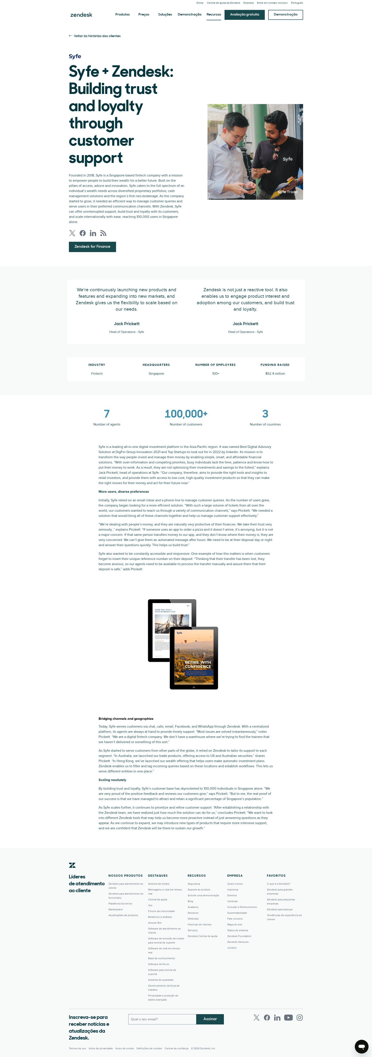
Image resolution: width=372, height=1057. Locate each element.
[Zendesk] (72, 872)
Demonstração (190, 14)
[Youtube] (288, 1017)
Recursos (214, 14)
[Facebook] (267, 1017)
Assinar (210, 1019)
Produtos (122, 14)
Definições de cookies (149, 1048)
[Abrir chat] (362, 1047)
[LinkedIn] (277, 1017)
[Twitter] (256, 1017)
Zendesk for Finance (92, 247)
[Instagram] (299, 1017)
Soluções (165, 14)
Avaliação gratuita (244, 14)
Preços (143, 14)
